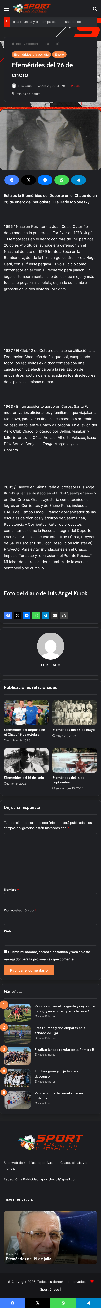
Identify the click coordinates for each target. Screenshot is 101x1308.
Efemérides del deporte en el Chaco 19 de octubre (24, 732)
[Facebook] (11, 180)
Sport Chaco (49, 1289)
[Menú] (6, 10)
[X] (28, 180)
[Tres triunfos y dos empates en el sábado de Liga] (17, 1034)
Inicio (18, 44)
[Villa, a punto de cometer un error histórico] (17, 1100)
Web (7, 931)
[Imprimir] (64, 615)
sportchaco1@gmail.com (58, 1179)
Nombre (11, 889)
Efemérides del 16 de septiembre (68, 779)
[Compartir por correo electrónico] (54, 615)
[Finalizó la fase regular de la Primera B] (17, 1056)
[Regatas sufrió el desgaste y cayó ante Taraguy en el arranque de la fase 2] (17, 1013)
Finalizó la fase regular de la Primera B (64, 1049)
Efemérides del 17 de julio (29, 1258)
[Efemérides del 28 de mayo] (74, 712)
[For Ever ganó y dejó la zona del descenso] (17, 1078)
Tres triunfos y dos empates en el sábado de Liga (50, 22)
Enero (59, 54)
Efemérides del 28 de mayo (73, 730)
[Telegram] (78, 180)
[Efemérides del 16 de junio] (26, 760)
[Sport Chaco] (31, 8)
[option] (51, 1237)
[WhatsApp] (61, 180)
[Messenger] (45, 180)
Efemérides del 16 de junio (24, 777)
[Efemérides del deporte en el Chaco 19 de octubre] (26, 712)
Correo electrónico (20, 910)
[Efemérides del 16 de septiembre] (74, 760)
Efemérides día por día (43, 44)
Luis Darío (25, 86)
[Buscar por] (94, 10)
